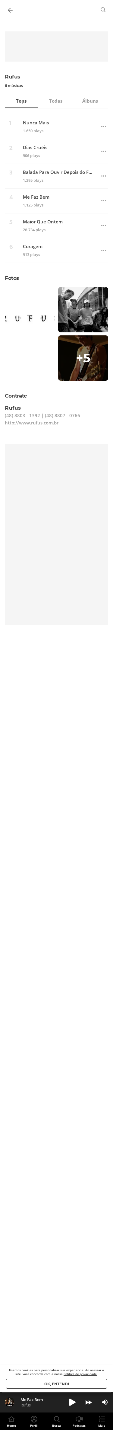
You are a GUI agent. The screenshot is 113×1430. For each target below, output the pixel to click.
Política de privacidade (80, 1374)
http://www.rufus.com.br (31, 423)
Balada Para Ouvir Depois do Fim (58, 172)
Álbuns (90, 101)
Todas (55, 101)
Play (72, 1402)
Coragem (32, 246)
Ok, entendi (56, 1384)
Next (88, 1402)
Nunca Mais (36, 123)
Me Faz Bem (36, 197)
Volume (105, 1402)
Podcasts (79, 1425)
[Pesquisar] (103, 9)
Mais (101, 1425)
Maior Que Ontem (43, 222)
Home (11, 1425)
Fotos (12, 278)
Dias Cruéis (35, 147)
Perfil (34, 1425)
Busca (56, 1425)
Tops (21, 101)
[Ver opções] (103, 126)
